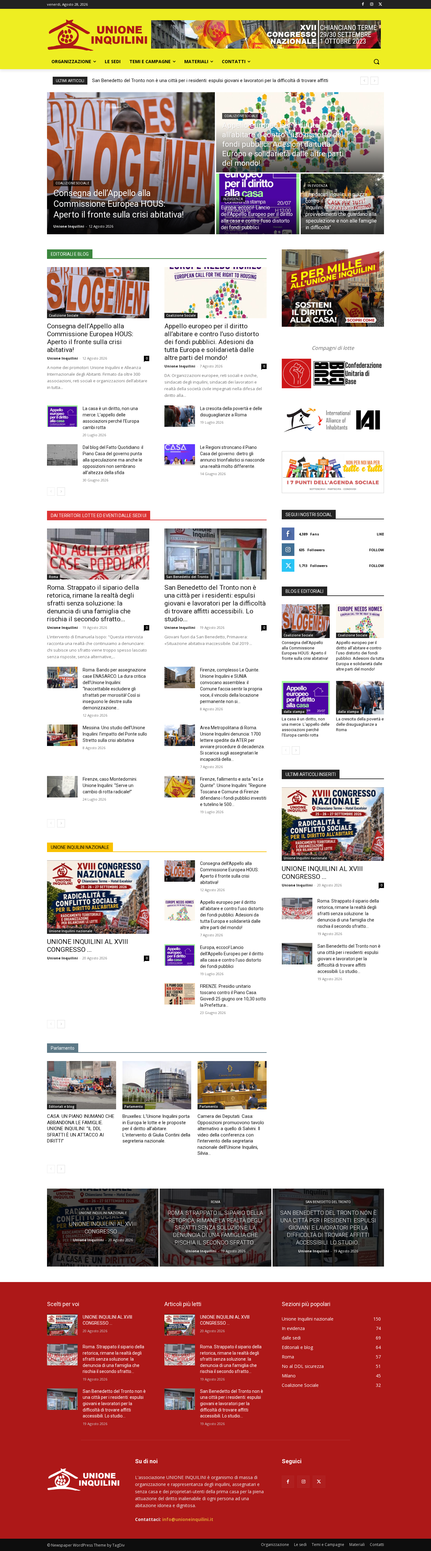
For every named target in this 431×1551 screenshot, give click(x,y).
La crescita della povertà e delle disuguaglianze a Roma (360, 724)
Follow (376, 549)
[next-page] (61, 491)
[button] (376, 61)
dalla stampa (294, 711)
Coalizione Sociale (72, 183)
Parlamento (133, 1106)
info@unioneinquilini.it (187, 1519)
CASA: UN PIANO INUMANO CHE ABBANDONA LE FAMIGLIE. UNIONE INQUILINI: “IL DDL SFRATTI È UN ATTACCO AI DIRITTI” (80, 1128)
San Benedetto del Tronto (187, 577)
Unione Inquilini (62, 358)
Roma (53, 577)
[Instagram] (371, 4)
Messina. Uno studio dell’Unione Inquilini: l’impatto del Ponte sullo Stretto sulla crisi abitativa (115, 734)
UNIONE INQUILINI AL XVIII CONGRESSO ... (87, 945)
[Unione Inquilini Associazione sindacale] (97, 34)
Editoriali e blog (61, 1106)
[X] (380, 4)
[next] (374, 81)
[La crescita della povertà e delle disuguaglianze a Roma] (179, 416)
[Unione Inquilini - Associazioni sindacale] (83, 1479)
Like (380, 534)
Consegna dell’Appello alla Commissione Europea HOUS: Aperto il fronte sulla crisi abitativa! (90, 338)
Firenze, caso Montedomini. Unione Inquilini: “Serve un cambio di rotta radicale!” (110, 785)
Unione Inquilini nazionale (70, 931)
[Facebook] (363, 4)
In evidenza (233, 199)
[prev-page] (51, 491)
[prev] (364, 81)
